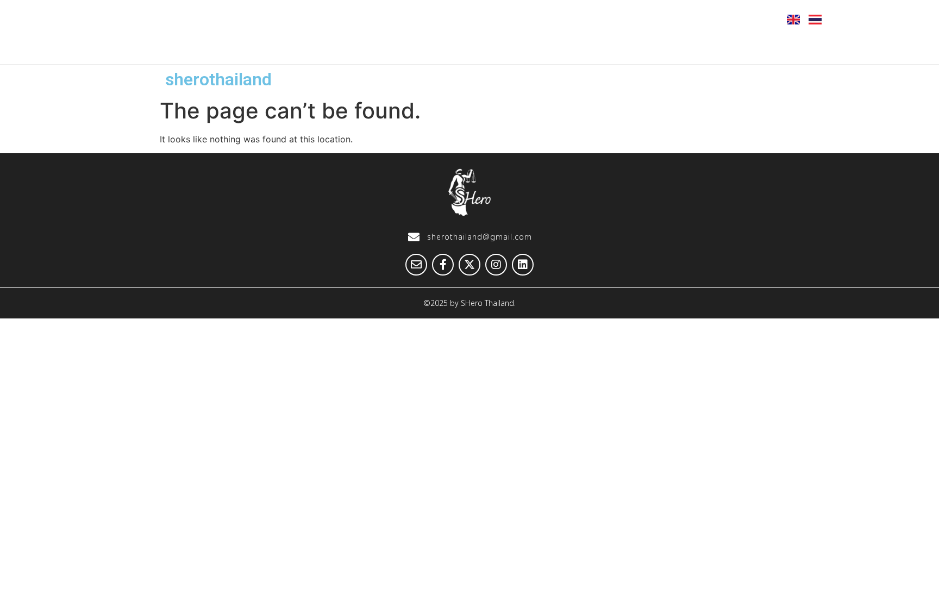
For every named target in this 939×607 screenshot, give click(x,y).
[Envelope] (645, 19)
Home (259, 47)
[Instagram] (725, 19)
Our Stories (502, 47)
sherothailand (218, 79)
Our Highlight (411, 47)
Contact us (782, 47)
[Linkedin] (751, 19)
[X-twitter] (698, 19)
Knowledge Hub (597, 47)
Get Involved (695, 47)
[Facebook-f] (672, 19)
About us (327, 47)
